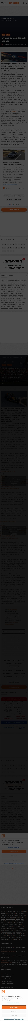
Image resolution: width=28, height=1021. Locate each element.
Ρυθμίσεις (14, 1015)
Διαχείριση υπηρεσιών (13, 1002)
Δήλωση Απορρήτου (18, 1019)
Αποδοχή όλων (14, 1007)
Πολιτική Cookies (8, 1019)
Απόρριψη (14, 1011)
